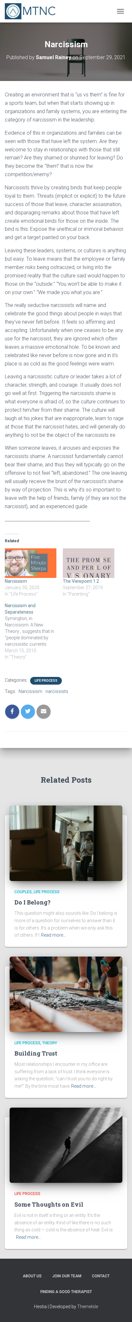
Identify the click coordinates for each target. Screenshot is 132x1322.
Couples (23, 892)
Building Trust (35, 1053)
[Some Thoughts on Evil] (66, 1144)
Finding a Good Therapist (66, 1292)
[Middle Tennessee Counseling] (32, 11)
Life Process (46, 680)
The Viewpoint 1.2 (81, 581)
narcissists (56, 691)
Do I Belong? (32, 902)
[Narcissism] (30, 563)
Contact (101, 1276)
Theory (49, 1043)
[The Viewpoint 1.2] (88, 563)
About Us (32, 1276)
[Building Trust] (66, 993)
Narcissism (16, 581)
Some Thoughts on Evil (48, 1204)
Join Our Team (66, 1276)
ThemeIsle (87, 1306)
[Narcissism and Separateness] (34, 631)
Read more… (53, 935)
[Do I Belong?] (66, 842)
